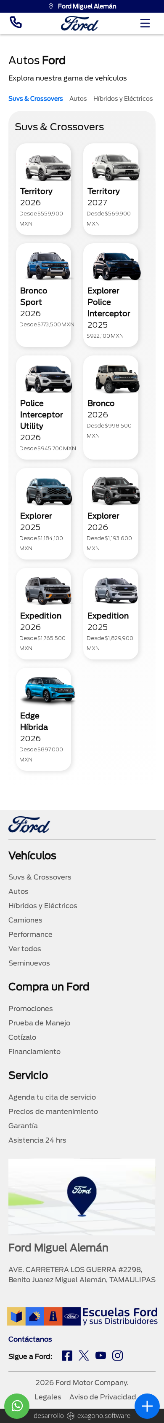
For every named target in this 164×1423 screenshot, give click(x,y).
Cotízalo (22, 1037)
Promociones (30, 1009)
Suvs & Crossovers (39, 877)
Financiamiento (34, 1052)
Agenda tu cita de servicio (52, 1097)
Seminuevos (29, 963)
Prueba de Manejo (39, 1023)
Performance (30, 935)
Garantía (23, 1126)
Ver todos (24, 949)
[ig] (117, 1357)
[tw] (84, 1357)
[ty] (100, 1357)
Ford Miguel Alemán (87, 6)
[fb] (67, 1357)
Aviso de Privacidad (102, 1397)
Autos (18, 892)
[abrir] (147, 1406)
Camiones (25, 920)
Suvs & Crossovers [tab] (35, 98)
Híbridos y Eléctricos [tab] (123, 98)
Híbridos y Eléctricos (42, 906)
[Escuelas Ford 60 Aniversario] (82, 1316)
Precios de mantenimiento (53, 1112)
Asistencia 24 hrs (37, 1140)
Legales (47, 1397)
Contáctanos (30, 1339)
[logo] (80, 23)
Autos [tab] (78, 98)
